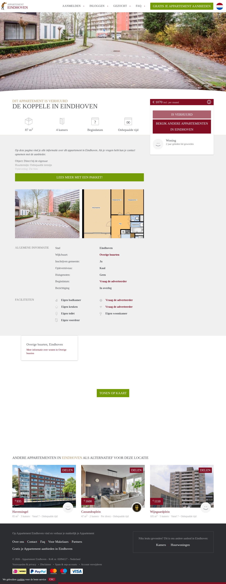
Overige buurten (109, 254)
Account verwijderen (91, 564)
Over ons (18, 541)
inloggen (97, 5)
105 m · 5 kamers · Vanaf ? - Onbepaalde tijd (173, 516)
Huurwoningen (180, 545)
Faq (42, 541)
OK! (51, 579)
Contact (32, 541)
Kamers (161, 545)
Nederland (75, 559)
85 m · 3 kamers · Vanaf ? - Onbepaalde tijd (35, 516)
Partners (77, 541)
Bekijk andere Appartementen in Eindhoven (182, 126)
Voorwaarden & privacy (24, 564)
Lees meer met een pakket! (79, 177)
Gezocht (120, 5)
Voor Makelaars (58, 541)
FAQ (138, 5)
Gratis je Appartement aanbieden (182, 6)
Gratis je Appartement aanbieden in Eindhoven (42, 548)
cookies (21, 579)
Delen (67, 470)
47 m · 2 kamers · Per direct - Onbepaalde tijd (105, 516)
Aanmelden (71, 5)
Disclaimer (46, 564)
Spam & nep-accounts (66, 564)
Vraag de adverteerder (113, 281)
